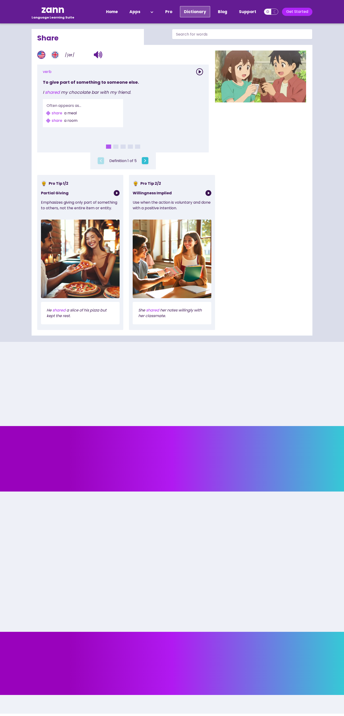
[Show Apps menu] (151, 11)
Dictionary (195, 11)
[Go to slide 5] (137, 147)
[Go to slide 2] (115, 147)
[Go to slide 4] (130, 147)
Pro (168, 11)
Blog (222, 11)
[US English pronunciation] (41, 55)
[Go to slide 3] (123, 147)
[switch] (271, 12)
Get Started (297, 11)
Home (112, 11)
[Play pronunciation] (199, 71)
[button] (98, 54)
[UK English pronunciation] (55, 55)
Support (247, 11)
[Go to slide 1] (108, 147)
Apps (134, 11)
